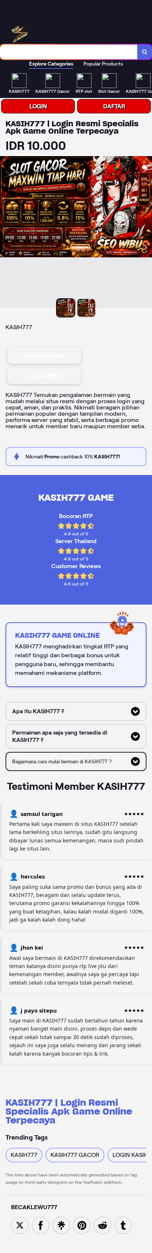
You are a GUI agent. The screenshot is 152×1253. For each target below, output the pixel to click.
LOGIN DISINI (44, 376)
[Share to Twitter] (20, 1225)
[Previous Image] (6, 233)
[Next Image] (146, 233)
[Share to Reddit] (102, 1225)
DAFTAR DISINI (44, 355)
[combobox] (69, 52)
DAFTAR (114, 106)
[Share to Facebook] (40, 1225)
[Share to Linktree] (61, 1225)
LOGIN (38, 106)
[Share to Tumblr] (123, 1225)
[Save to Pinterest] (82, 1225)
